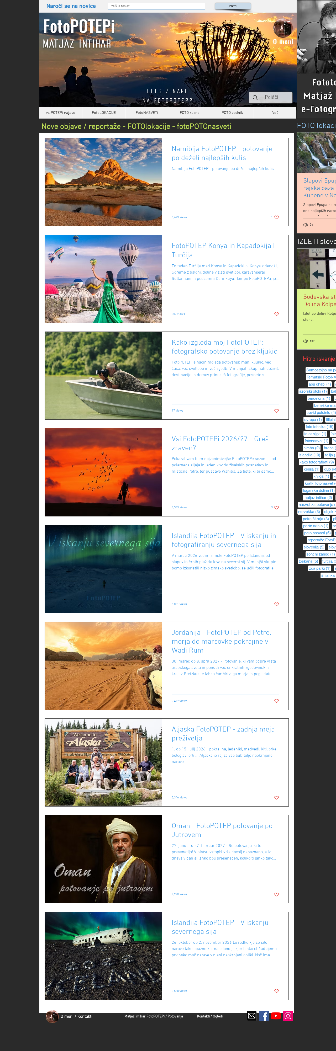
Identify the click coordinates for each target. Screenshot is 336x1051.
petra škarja (316, 518)
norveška (309, 511)
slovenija (314, 547)
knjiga (321, 476)
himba (312, 447)
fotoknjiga (315, 433)
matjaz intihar (318, 497)
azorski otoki (313, 391)
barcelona (319, 398)
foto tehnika (320, 426)
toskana (309, 561)
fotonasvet (317, 440)
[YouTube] (276, 1016)
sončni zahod (321, 554)
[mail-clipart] (252, 1016)
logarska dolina (319, 490)
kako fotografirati (317, 462)
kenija (312, 469)
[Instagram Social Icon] (288, 1016)
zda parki (320, 568)
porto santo (316, 525)
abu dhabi (320, 384)
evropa (313, 419)
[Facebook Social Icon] (264, 1016)
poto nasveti (318, 532)
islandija (310, 454)
